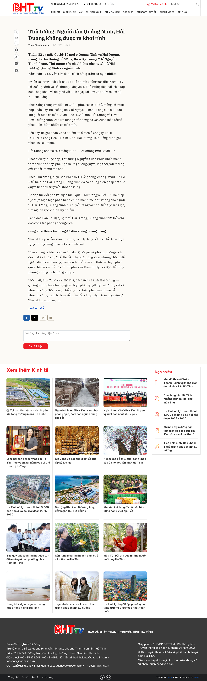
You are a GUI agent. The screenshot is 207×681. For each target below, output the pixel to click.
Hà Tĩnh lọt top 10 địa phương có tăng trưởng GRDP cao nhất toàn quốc (124, 607)
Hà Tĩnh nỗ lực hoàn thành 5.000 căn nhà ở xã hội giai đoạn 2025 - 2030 (27, 511)
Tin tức (182, 12)
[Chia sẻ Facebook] (16, 50)
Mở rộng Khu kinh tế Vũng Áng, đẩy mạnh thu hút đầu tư (75, 509)
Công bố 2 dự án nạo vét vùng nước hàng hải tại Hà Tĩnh (25, 605)
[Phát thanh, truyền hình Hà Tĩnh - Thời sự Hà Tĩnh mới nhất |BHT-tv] (28, 7)
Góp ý (35, 677)
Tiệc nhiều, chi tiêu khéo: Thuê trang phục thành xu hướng (75, 605)
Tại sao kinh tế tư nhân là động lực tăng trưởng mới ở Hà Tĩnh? (27, 412)
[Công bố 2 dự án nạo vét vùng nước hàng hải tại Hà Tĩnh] (28, 586)
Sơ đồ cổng (47, 677)
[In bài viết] (16, 70)
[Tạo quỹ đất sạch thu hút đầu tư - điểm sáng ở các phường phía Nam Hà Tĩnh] (28, 537)
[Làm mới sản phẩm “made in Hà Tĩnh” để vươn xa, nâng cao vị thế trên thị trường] (28, 440)
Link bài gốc (36, 308)
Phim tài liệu (112, 12)
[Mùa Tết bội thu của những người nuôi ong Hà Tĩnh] (125, 537)
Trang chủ (13, 677)
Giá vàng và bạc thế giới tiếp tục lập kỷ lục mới (75, 460)
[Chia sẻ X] (34, 318)
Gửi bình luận (36, 346)
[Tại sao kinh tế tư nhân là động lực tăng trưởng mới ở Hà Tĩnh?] (28, 392)
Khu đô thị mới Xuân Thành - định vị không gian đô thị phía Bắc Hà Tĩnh (180, 383)
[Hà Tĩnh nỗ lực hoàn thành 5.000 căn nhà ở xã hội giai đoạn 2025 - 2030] (28, 489)
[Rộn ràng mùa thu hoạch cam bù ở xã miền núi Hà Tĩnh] (77, 537)
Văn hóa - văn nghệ (90, 12)
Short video (167, 12)
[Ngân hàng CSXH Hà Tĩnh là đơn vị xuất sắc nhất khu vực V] (125, 392)
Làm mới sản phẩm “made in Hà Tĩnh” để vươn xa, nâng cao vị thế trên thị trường (28, 462)
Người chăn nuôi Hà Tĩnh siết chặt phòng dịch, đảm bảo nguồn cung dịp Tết (76, 414)
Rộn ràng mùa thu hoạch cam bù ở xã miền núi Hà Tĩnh (76, 557)
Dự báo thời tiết (146, 12)
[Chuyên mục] (8, 8)
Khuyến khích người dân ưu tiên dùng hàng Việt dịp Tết (124, 509)
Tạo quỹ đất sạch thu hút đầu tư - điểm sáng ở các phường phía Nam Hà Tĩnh (27, 559)
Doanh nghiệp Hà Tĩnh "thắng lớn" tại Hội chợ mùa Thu (178, 399)
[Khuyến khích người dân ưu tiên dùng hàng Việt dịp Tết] (125, 489)
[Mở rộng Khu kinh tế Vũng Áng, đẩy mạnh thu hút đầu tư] (77, 489)
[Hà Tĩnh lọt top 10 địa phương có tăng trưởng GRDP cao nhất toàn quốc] (125, 586)
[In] (50, 318)
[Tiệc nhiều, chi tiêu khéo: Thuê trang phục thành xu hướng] (77, 586)
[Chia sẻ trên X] (16, 56)
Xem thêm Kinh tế (27, 370)
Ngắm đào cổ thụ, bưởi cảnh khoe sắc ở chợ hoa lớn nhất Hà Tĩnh (125, 460)
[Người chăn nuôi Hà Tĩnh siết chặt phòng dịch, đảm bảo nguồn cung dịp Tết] (77, 392)
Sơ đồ (25, 677)
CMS (173, 677)
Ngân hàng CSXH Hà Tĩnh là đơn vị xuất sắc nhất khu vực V (124, 412)
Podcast (128, 12)
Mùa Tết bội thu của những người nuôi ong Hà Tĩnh (125, 557)
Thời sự (55, 12)
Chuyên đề (69, 12)
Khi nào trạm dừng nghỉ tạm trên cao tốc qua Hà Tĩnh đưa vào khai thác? (179, 430)
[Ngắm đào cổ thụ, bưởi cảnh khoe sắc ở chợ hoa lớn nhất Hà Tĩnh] (125, 440)
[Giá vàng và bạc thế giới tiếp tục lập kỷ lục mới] (77, 440)
